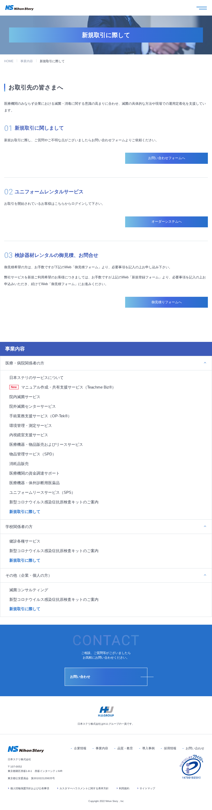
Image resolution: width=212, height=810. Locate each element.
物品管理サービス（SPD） (32, 454)
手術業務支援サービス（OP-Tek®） (40, 416)
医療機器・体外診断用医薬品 (34, 483)
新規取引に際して (24, 511)
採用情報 (170, 748)
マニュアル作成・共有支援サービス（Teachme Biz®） (68, 387)
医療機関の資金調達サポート (34, 473)
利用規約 (124, 788)
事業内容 (26, 61)
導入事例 (148, 748)
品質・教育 (125, 748)
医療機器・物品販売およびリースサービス (46, 444)
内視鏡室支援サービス (28, 435)
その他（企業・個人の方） (28, 575)
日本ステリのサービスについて (36, 377)
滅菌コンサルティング (28, 590)
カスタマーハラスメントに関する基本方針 (84, 788)
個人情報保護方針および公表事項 (29, 788)
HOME (8, 61)
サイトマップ (147, 788)
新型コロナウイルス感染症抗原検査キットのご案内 (54, 502)
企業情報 (80, 748)
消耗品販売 (19, 463)
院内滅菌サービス (24, 397)
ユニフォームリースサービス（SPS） (42, 492)
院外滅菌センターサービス (32, 406)
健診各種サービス (24, 541)
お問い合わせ (195, 748)
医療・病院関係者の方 (24, 363)
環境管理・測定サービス (30, 425)
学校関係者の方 (19, 526)
